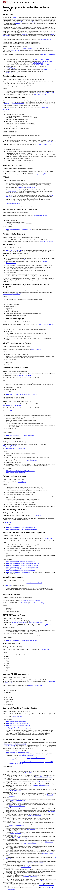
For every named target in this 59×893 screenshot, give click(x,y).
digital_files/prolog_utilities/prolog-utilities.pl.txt (18, 229)
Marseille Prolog (27, 48)
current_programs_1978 (39, 173)
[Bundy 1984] (8, 522)
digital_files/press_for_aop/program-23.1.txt (32, 762)
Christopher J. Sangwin (9, 745)
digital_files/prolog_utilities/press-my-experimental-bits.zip (21, 570)
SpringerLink (25, 876)
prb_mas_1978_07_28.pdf (43, 144)
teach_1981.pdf (22, 482)
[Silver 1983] (52, 681)
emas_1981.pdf (24, 259)
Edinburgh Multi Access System (13, 250)
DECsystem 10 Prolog (9, 103)
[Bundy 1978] (8, 410)
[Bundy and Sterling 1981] (19, 622)
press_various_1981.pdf (46, 241)
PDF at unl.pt (51, 811)
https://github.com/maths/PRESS (28, 755)
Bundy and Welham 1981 (48, 54)
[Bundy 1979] (31, 187)
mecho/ (26, 21)
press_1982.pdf (44, 649)
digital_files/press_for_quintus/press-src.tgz (17, 752)
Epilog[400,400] (15, 50)
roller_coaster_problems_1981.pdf (12, 405)
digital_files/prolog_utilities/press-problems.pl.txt (19, 572)
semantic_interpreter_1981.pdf (31, 600)
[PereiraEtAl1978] (46, 39)
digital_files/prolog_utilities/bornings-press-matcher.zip (20, 561)
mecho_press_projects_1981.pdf (11, 294)
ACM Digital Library (15, 790)
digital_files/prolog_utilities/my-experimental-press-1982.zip (22, 565)
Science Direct (49, 842)
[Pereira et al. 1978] (11, 191)
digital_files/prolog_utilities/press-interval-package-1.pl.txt (21, 527)
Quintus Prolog (8, 744)
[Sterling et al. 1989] (20, 744)
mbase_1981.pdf (36, 349)
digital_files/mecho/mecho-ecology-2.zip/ (17, 723)
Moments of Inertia (32, 460)
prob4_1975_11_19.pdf (12, 72)
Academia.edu (33, 876)
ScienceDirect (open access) (46, 885)
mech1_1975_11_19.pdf (42, 59)
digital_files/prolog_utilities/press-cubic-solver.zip (19, 568)
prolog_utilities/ (35, 21)
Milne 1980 (8, 585)
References (24, 34)
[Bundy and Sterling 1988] (36, 622)
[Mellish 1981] (25, 603)
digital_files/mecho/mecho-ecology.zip (16, 721)
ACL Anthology (31, 829)
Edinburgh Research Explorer (43, 777)
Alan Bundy (15, 17)
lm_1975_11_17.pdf (46, 61)
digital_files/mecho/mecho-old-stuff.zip (16, 472)
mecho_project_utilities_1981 (46, 324)
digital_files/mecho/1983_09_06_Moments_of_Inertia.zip (21, 394)
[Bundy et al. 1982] (39, 603)
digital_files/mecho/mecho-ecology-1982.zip (18, 725)
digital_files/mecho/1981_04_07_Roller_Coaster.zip (20, 435)
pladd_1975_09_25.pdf (40, 94)
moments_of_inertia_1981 (24, 375)
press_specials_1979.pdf (40, 215)
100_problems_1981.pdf (9, 445)
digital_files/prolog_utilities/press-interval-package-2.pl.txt (21, 529)
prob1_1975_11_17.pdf (42, 64)
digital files (21, 21)
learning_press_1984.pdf (35, 685)
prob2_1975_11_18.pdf (12, 68)
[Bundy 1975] (21, 187)
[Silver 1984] (8, 682)
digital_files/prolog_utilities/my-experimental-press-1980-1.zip (22, 563)
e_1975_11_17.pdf (38, 63)
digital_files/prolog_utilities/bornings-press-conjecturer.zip (21, 640)
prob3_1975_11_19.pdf (50, 69)
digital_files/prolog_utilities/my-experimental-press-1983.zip (22, 567)
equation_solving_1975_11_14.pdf (45, 92)
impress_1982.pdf (45, 625)
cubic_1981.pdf (48, 538)
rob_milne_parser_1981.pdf (34, 583)
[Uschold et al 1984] (17, 716)
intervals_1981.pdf (36, 515)
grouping (17, 23)
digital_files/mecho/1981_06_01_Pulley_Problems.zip (20, 471)
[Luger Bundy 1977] (10, 448)
